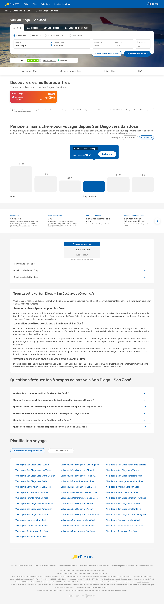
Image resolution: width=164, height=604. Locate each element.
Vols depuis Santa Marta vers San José (124, 525)
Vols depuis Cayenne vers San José (78, 531)
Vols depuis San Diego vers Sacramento (34, 503)
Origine (18, 42)
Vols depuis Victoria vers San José (31, 492)
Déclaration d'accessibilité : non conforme (94, 566)
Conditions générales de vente (21, 566)
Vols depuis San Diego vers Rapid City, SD (126, 514)
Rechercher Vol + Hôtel (107, 53)
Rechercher (107, 154)
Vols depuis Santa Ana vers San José (33, 487)
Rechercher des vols (137, 53)
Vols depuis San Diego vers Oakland (32, 481)
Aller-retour (130, 137)
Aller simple (146, 137)
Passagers (141, 42)
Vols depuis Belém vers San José (121, 531)
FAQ (140, 71)
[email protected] (143, 582)
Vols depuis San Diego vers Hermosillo (124, 476)
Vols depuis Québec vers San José (31, 525)
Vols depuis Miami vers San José (30, 520)
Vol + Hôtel (45, 4)
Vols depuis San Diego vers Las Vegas (33, 470)
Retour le (118, 42)
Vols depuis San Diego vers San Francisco (126, 498)
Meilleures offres (29, 71)
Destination (59, 42)
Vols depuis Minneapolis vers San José (79, 492)
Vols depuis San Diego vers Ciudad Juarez (81, 514)
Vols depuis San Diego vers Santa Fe (123, 509)
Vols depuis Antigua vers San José (31, 531)
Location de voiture (62, 4)
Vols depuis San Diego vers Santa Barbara (126, 465)
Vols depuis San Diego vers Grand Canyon (35, 476)
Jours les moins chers (70, 71)
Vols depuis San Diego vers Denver (31, 514)
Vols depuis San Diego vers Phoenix (78, 470)
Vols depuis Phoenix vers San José (122, 487)
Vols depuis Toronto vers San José (31, 498)
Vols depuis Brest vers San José (30, 536)
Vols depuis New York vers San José (78, 520)
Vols (26, 4)
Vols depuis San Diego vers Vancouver (33, 509)
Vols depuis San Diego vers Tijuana (32, 465)
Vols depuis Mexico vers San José (122, 492)
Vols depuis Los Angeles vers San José (124, 481)
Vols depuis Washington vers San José (79, 498)
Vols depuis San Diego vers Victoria (123, 503)
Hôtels (34, 4)
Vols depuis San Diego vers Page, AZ (78, 476)
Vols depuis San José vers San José (78, 525)
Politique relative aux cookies (45, 566)
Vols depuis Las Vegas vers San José (78, 487)
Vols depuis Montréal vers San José (123, 520)
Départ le (98, 42)
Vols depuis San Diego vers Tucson (122, 470)
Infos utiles (109, 71)
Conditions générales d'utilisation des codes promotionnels (132, 566)
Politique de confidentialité (68, 566)
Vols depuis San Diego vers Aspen (77, 509)
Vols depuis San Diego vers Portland (78, 503)
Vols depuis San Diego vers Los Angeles (80, 465)
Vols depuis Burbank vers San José (77, 481)
